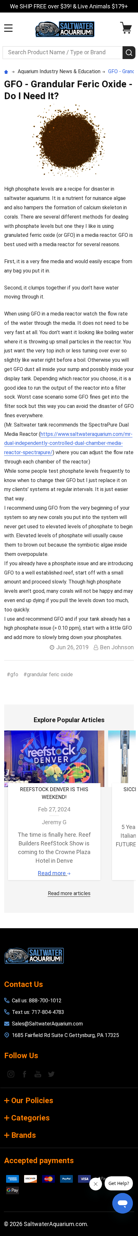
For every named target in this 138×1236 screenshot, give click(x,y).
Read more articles (69, 893)
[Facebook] (24, 1074)
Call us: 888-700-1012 (37, 1001)
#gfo (12, 674)
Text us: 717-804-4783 (38, 1012)
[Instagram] (11, 1074)
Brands (23, 1135)
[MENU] (8, 28)
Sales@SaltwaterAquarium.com (47, 1024)
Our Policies (32, 1100)
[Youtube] (38, 1074)
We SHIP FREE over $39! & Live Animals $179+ (69, 6)
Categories (30, 1117)
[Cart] (127, 27)
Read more (52, 873)
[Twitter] (51, 1074)
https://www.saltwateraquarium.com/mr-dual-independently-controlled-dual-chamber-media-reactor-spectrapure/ (68, 443)
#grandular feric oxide (48, 674)
